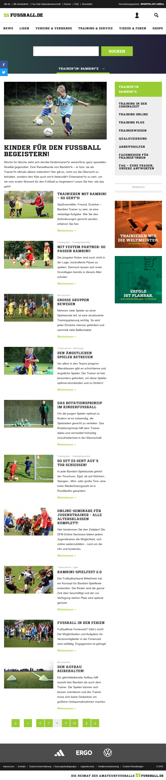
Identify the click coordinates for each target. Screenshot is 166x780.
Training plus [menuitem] (131, 122)
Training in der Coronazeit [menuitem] (133, 105)
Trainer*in (129, 86)
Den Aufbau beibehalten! (70, 669)
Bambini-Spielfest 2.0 (79, 572)
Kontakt (22, 766)
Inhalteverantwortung (108, 766)
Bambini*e (128, 91)
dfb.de (7, 4)
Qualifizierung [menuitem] (133, 138)
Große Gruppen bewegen (73, 302)
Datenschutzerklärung (40, 766)
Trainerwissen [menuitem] (133, 130)
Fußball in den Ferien (81, 622)
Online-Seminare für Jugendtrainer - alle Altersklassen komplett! (79, 517)
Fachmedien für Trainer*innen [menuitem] (133, 156)
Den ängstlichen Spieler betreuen (75, 355)
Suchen (117, 51)
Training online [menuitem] (133, 114)
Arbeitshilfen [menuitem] (132, 146)
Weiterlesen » (66, 230)
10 (74, 723)
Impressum (8, 766)
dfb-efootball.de (20, 4)
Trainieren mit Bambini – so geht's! (81, 196)
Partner (67, 4)
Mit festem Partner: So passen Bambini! (81, 249)
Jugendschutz (87, 766)
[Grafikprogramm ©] (138, 279)
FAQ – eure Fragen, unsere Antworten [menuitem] (136, 167)
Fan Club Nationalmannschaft (46, 4)
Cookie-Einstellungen (133, 766)
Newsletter (87, 4)
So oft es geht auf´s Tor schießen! (77, 463)
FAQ (76, 4)
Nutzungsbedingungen (65, 766)
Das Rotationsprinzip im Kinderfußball (79, 405)
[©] (138, 224)
